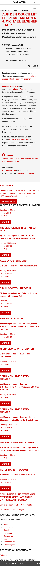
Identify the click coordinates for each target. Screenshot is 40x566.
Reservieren (8, 201)
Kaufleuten (20, 1)
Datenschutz (8, 536)
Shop (6, 524)
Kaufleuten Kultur (9, 170)
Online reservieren (7, 555)
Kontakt (7, 530)
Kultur (25, 9)
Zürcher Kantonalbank (25, 173)
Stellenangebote (10, 544)
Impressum (8, 533)
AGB (5, 538)
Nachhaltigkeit (9, 541)
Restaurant (5, 9)
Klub (15, 9)
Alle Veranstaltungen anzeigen (12, 509)
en (34, 2)
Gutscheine (8, 527)
